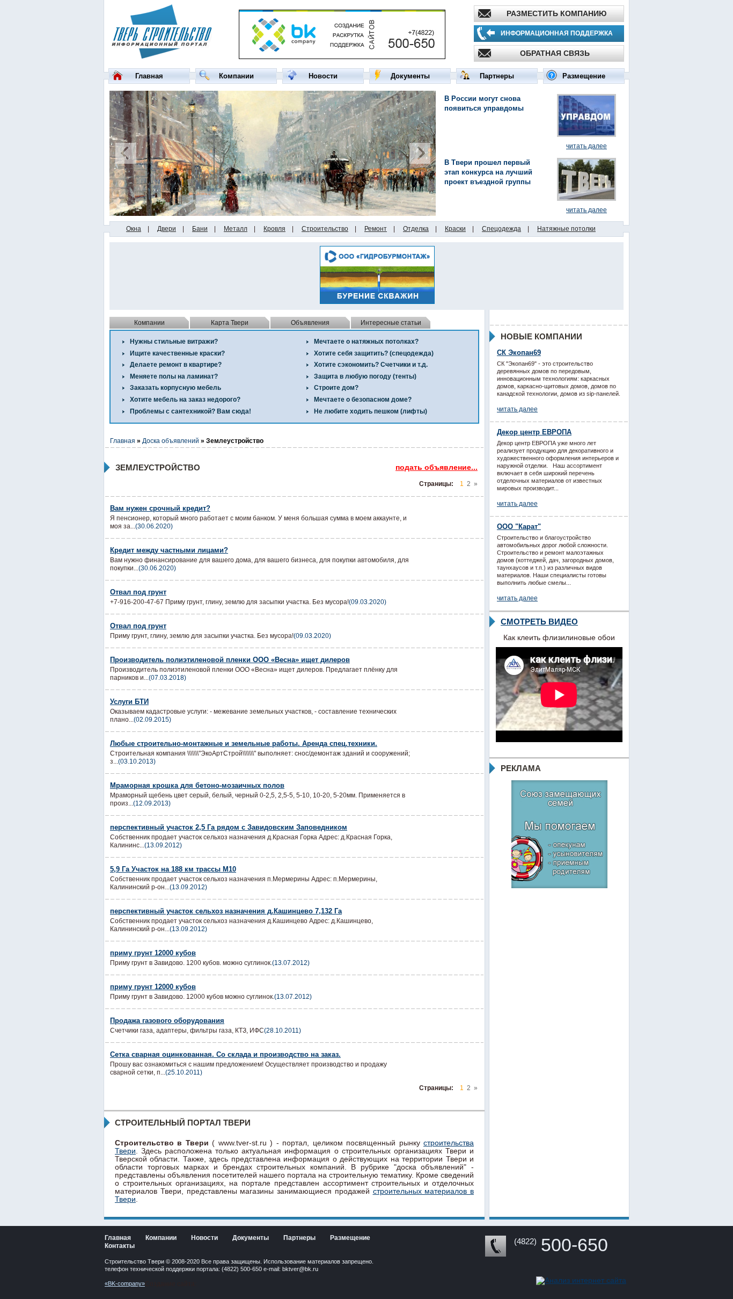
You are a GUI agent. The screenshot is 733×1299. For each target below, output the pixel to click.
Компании (236, 76)
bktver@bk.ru (300, 1269)
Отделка (416, 229)
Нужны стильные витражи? (174, 341)
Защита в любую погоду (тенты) (365, 376)
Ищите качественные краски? (177, 353)
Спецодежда (501, 229)
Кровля (274, 229)
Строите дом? (336, 387)
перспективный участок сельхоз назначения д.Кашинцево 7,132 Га (226, 911)
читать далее (586, 146)
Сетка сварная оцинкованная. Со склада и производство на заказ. (225, 1054)
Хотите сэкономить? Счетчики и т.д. (371, 364)
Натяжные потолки (566, 229)
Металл (235, 229)
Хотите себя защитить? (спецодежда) (374, 353)
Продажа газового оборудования (167, 1021)
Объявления (310, 322)
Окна (133, 229)
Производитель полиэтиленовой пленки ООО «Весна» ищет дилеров (230, 660)
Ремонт (375, 229)
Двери (166, 229)
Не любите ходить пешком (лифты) (370, 411)
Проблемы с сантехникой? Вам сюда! (190, 411)
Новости (323, 76)
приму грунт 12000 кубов (153, 953)
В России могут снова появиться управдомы (484, 103)
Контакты (120, 1246)
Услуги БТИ (129, 702)
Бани (200, 229)
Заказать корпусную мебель (175, 387)
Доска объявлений (170, 441)
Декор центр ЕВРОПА (534, 432)
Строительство (325, 229)
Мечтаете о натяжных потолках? (366, 341)
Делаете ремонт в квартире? (176, 364)
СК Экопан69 (519, 353)
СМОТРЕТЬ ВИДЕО (539, 621)
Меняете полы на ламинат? (174, 376)
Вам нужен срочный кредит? (160, 508)
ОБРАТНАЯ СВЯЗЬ (555, 53)
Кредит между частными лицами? (169, 550)
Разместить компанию (556, 13)
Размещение (583, 76)
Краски (455, 229)
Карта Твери (229, 322)
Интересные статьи (391, 322)
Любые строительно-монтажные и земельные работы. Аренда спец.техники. (243, 743)
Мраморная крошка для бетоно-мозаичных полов (197, 785)
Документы (410, 76)
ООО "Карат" (519, 526)
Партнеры (497, 76)
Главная (149, 76)
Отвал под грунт (138, 592)
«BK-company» (125, 1283)
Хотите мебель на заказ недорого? (185, 399)
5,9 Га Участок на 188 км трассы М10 (173, 869)
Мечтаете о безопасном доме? (363, 399)
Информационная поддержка (557, 33)
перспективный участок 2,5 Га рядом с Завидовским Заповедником (228, 827)
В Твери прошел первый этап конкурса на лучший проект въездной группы (488, 172)
